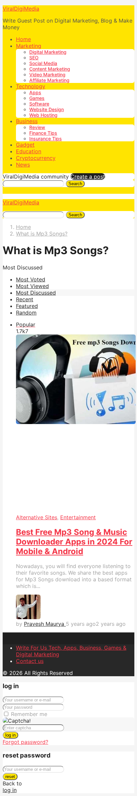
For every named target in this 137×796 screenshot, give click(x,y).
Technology (30, 86)
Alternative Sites (36, 517)
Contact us (30, 661)
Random (26, 312)
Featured (27, 306)
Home (23, 39)
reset (10, 776)
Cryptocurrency (36, 158)
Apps (35, 92)
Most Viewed (32, 286)
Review (37, 127)
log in (10, 735)
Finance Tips (43, 133)
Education (28, 151)
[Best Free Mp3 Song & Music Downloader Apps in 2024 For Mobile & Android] (75, 424)
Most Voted (30, 279)
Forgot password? (25, 742)
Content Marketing (49, 69)
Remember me (29, 714)
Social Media (43, 63)
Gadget (25, 144)
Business (27, 121)
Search (75, 183)
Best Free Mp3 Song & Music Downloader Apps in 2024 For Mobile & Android (74, 541)
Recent (24, 299)
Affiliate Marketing (49, 80)
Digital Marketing (48, 52)
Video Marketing (47, 74)
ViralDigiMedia (21, 8)
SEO (34, 57)
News (23, 164)
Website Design (46, 109)
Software (39, 104)
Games (37, 98)
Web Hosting (43, 115)
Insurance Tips (45, 138)
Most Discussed (36, 292)
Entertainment (78, 517)
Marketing (28, 45)
